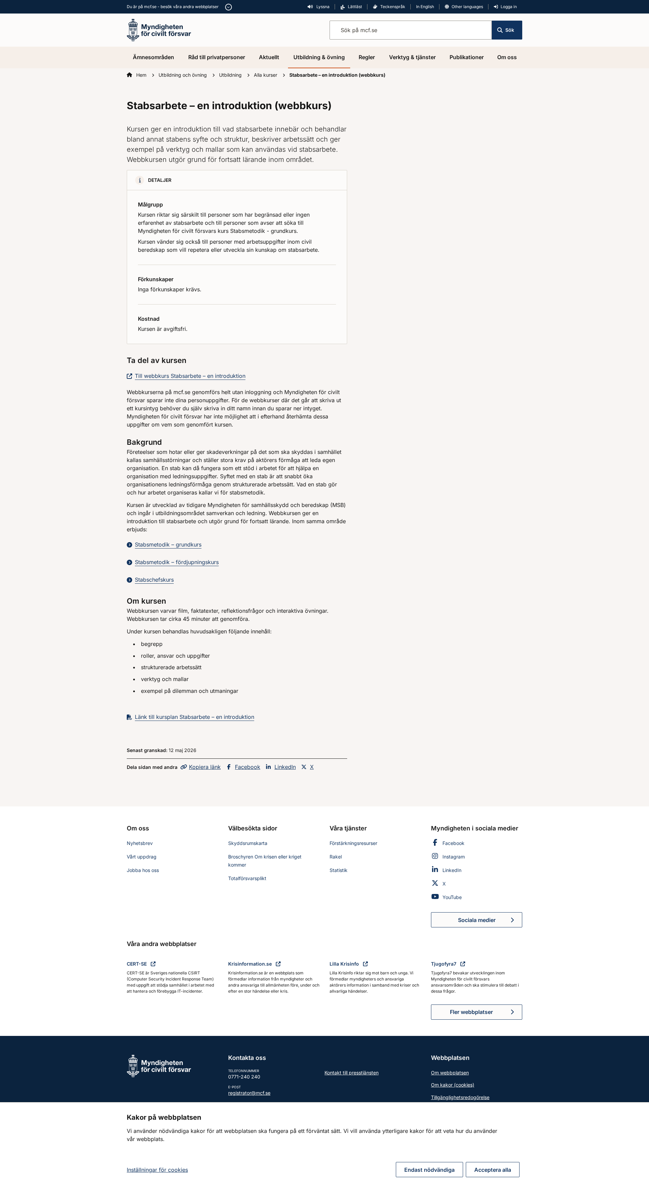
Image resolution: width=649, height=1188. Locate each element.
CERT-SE (137, 964)
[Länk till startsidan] (159, 29)
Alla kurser (266, 75)
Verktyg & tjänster (412, 57)
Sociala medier (490, 922)
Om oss (507, 57)
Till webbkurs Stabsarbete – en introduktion (190, 375)
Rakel (336, 856)
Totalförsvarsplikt (247, 878)
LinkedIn (285, 766)
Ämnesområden (153, 57)
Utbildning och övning (183, 75)
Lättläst (355, 6)
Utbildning (231, 75)
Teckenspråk (392, 6)
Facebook (247, 766)
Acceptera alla (492, 1169)
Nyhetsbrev (140, 843)
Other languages (467, 6)
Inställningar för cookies (157, 1169)
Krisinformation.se (250, 964)
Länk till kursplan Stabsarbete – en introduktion (194, 716)
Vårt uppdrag (142, 856)
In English (425, 6)
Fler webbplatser (471, 1012)
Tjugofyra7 (444, 964)
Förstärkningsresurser (353, 843)
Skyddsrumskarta (247, 843)
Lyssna (322, 6)
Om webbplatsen (450, 1072)
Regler (367, 57)
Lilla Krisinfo (345, 964)
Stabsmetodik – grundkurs (168, 544)
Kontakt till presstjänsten (351, 1072)
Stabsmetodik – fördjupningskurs (177, 562)
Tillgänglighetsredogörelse (460, 1097)
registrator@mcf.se (249, 1093)
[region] (324, 1145)
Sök (509, 30)
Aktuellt (269, 57)
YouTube (452, 897)
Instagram (453, 856)
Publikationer (467, 57)
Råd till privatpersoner (216, 57)
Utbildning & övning (319, 57)
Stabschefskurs (154, 579)
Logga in (509, 6)
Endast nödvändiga (429, 1169)
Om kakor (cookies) (452, 1085)
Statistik (338, 870)
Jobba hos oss (143, 870)
